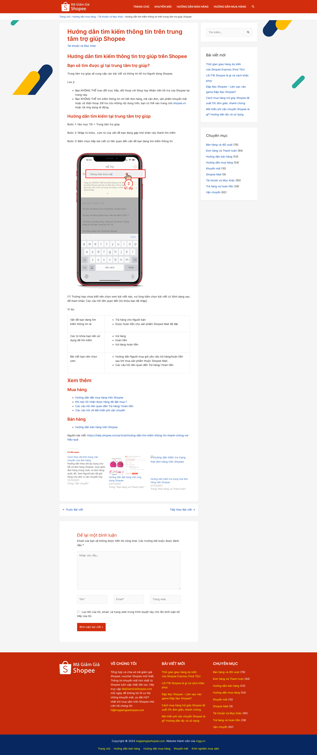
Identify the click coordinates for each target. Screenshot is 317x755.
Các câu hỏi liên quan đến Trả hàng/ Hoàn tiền (104, 406)
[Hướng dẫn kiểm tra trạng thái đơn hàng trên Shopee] (170, 466)
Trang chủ (141, 6)
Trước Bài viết (72, 509)
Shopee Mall (213, 174)
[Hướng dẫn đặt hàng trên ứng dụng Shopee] (128, 465)
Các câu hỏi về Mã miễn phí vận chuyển (100, 410)
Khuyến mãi (163, 6)
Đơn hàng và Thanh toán (221, 150)
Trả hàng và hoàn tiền (219, 186)
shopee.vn (179, 103)
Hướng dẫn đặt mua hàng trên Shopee (99, 397)
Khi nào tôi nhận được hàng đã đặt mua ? (101, 401)
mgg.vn (200, 741)
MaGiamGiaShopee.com (137, 689)
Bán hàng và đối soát (219, 144)
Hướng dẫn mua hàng (230, 6)
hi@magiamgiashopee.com (127, 710)
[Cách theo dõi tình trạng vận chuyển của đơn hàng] (88, 470)
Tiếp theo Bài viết (182, 509)
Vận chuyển (213, 192)
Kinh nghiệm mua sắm (205, 748)
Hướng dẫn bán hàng (193, 6)
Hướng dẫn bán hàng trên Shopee (96, 427)
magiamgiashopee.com (150, 741)
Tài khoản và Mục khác (81, 45)
